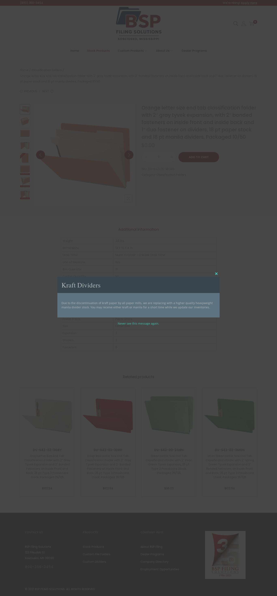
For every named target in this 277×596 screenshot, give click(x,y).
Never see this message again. (138, 323)
